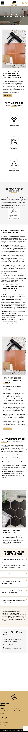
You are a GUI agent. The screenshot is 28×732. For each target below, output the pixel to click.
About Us (16, 708)
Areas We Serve (18, 711)
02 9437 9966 (9, 645)
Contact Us (3, 713)
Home (2, 708)
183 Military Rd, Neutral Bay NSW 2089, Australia (13, 640)
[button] (2, 2)
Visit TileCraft (10, 539)
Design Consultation (5, 711)
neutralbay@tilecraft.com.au (13, 648)
